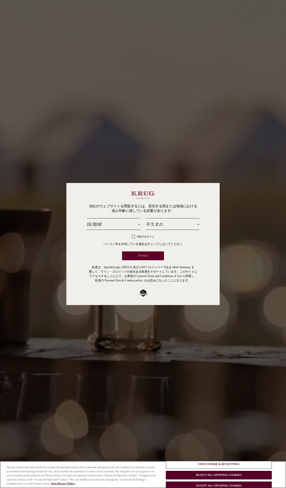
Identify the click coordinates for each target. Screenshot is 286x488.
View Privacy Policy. (63, 483)
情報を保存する (145, 237)
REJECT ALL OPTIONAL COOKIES (219, 475)
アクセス (143, 255)
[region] (143, 474)
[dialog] (143, 244)
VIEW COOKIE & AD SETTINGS (218, 464)
